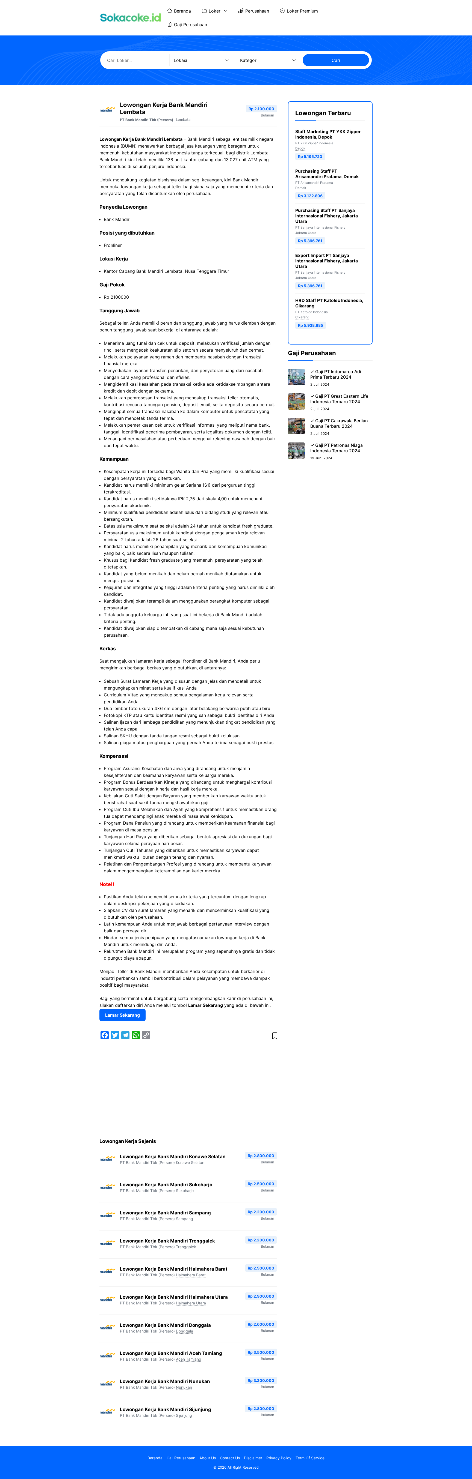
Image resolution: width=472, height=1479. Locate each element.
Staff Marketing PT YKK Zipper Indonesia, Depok (328, 134)
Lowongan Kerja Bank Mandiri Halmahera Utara (174, 1297)
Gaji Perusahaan (190, 24)
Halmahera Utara (191, 1303)
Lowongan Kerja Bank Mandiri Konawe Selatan (173, 1156)
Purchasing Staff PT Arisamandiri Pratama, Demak (327, 173)
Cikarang (302, 317)
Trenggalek (186, 1246)
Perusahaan (257, 11)
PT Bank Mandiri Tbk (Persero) (146, 120)
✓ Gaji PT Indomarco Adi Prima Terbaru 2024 (335, 374)
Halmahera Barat (191, 1275)
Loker (214, 11)
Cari (336, 60)
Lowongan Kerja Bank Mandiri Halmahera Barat (174, 1269)
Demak (300, 188)
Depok (300, 148)
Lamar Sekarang (122, 1015)
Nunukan (184, 1387)
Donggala (184, 1331)
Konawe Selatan (190, 1162)
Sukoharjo (185, 1190)
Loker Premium (302, 11)
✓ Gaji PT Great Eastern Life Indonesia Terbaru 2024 (339, 398)
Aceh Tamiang (188, 1359)
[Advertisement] (188, 1087)
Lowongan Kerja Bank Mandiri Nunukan (165, 1381)
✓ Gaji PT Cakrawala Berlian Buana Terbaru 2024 (339, 423)
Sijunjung (184, 1415)
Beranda (182, 11)
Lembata (183, 119)
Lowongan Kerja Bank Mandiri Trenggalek (167, 1241)
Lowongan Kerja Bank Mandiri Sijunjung (165, 1409)
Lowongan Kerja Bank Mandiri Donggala (165, 1325)
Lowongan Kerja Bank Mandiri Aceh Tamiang (171, 1353)
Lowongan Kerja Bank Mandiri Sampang (165, 1212)
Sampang (184, 1218)
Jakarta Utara (305, 233)
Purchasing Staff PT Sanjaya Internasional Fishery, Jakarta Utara (326, 216)
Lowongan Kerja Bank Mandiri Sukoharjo (166, 1184)
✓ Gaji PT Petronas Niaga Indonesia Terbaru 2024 (336, 447)
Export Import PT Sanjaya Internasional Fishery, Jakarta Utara (326, 261)
